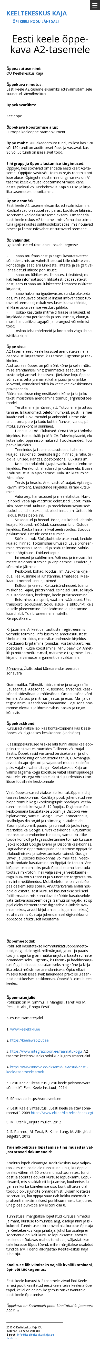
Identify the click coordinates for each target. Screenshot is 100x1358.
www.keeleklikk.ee (25, 1029)
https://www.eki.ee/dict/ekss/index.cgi (62, 1112)
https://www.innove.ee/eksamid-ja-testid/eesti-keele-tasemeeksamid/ (47, 1069)
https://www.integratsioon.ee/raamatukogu (46, 1051)
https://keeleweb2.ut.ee (29, 1040)
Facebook (11, 1338)
